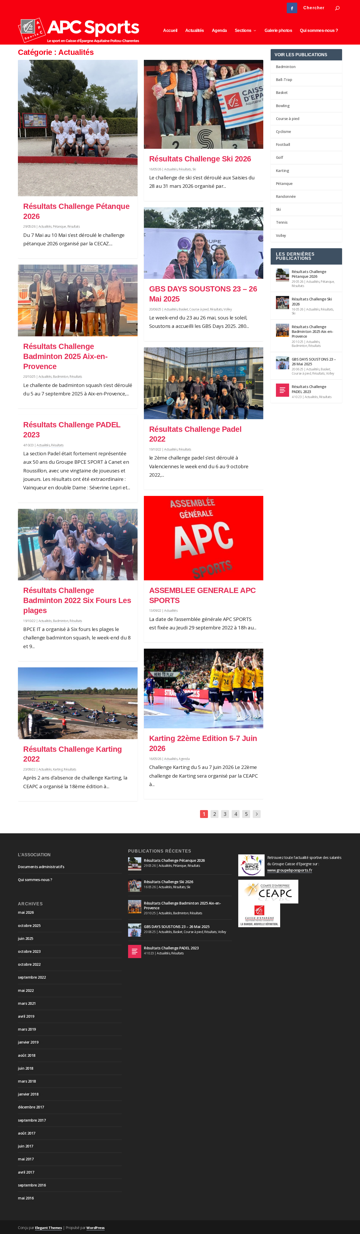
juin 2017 (25, 1146)
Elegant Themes (48, 1227)
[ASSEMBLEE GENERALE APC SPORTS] (203, 538)
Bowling (283, 105)
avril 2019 (26, 1016)
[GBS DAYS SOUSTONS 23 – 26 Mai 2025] (203, 243)
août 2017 (26, 1133)
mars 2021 (27, 1003)
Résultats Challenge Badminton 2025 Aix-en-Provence (65, 356)
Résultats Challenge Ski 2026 (200, 159)
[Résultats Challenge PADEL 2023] (282, 390)
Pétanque (59, 226)
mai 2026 (25, 912)
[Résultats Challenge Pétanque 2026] (77, 128)
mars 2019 (27, 1029)
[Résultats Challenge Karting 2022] (77, 703)
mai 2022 (25, 990)
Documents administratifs (41, 866)
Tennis (282, 222)
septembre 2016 (32, 1185)
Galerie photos (278, 30)
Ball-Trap (284, 79)
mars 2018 (27, 1081)
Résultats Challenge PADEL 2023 (309, 389)
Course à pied (199, 309)
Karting (58, 769)
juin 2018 (25, 1068)
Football (283, 144)
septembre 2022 (32, 977)
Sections (243, 30)
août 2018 (26, 1055)
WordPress (95, 1227)
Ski (194, 169)
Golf (279, 157)
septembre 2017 (32, 1120)
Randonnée (286, 196)
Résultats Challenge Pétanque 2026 (309, 274)
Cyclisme (283, 131)
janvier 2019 (28, 1042)
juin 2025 (25, 938)
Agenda (219, 30)
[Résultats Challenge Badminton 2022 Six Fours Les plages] (77, 545)
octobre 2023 (29, 951)
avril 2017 (26, 1172)
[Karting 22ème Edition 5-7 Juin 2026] (203, 688)
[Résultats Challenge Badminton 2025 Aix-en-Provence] (77, 300)
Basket (183, 309)
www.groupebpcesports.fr (289, 870)
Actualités (194, 30)
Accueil (170, 30)
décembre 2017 (31, 1106)
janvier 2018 (28, 1094)
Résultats (73, 226)
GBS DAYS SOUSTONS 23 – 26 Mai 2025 (314, 361)
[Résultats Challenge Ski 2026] (203, 104)
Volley (227, 309)
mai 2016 (25, 1197)
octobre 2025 (29, 925)
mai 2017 (25, 1158)
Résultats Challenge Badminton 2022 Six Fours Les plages (77, 600)
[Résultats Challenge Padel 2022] (203, 383)
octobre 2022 (29, 964)
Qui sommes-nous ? (319, 30)
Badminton (61, 376)
